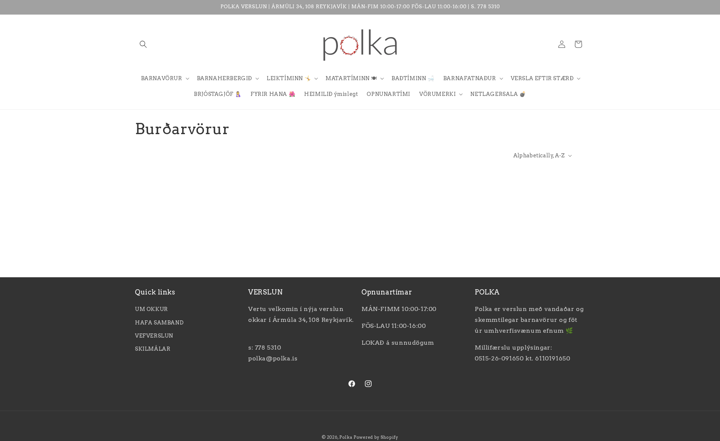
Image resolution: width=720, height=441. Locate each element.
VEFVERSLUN (154, 336)
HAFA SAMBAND (159, 323)
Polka (345, 437)
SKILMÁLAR (152, 349)
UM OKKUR (151, 309)
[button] (143, 44)
